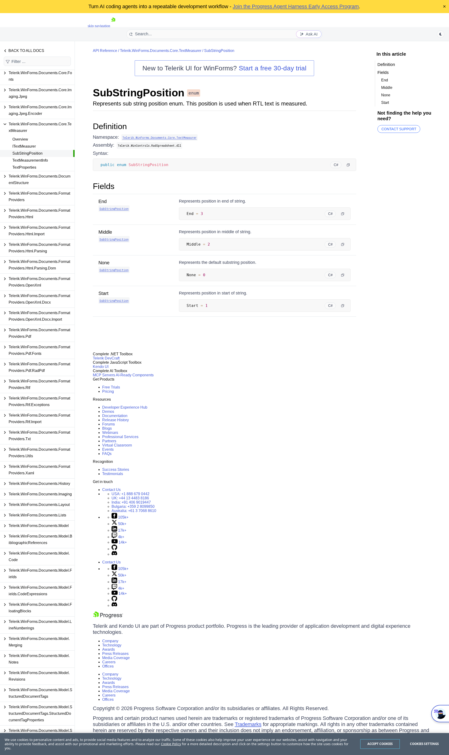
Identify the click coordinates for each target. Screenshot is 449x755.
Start (103, 293)
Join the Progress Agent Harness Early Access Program (296, 6)
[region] (224, 744)
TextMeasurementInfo (30, 160)
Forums (108, 424)
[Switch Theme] (440, 34)
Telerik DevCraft (106, 358)
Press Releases (115, 654)
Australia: (134, 511)
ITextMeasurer (24, 146)
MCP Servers (104, 375)
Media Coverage (116, 658)
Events (108, 449)
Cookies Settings (424, 744)
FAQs (107, 454)
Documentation (114, 416)
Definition (110, 126)
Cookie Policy (171, 744)
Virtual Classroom (117, 445)
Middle (105, 232)
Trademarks (248, 724)
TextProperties (24, 167)
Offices (108, 666)
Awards (108, 649)
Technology (111, 645)
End (102, 201)
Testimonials (112, 474)
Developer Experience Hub (124, 407)
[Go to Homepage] (113, 26)
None (103, 262)
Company (110, 641)
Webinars (110, 433)
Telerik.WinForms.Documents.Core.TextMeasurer (160, 51)
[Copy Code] (348, 165)
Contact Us (111, 490)
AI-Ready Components (135, 375)
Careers (109, 662)
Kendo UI (101, 367)
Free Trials (111, 387)
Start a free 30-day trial (272, 68)
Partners (109, 441)
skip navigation (99, 26)
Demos (108, 412)
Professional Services (120, 437)
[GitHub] (114, 549)
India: (131, 502)
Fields (104, 186)
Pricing (108, 391)
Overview (20, 139)
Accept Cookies (380, 744)
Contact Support (398, 129)
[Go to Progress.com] (108, 617)
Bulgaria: (133, 506)
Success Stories (115, 470)
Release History (115, 420)
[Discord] (114, 554)
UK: (130, 498)
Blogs (107, 428)
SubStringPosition (27, 153)
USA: (130, 494)
